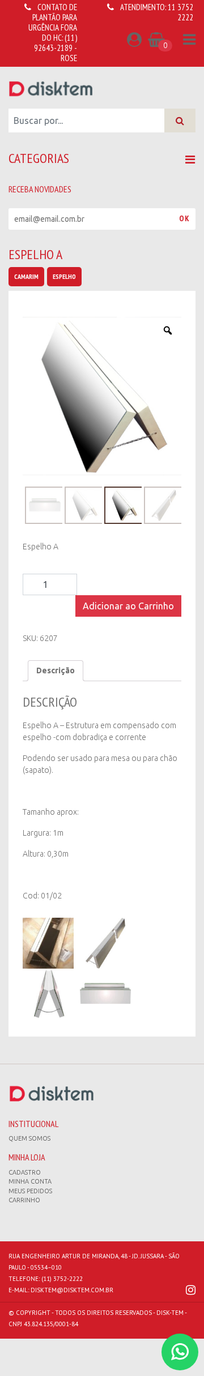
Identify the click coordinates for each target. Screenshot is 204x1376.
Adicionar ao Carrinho (128, 606)
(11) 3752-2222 (62, 1279)
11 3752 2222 (180, 12)
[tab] (55, 670)
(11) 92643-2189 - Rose (55, 47)
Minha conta (30, 1181)
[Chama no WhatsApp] (180, 1352)
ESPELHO (64, 276)
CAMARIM (26, 276)
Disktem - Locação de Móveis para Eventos (51, 88)
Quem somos (29, 1138)
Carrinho (24, 1200)
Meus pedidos (30, 1191)
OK (184, 218)
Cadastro (24, 1172)
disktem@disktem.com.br (72, 1290)
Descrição (55, 670)
